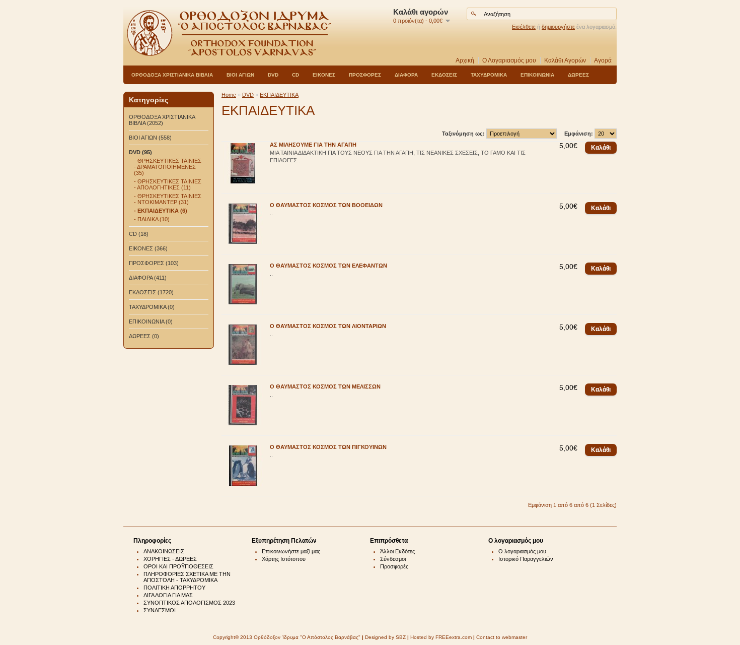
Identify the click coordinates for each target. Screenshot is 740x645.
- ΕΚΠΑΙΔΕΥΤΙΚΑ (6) (160, 211)
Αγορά (603, 60)
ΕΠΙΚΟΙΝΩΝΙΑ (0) (151, 321)
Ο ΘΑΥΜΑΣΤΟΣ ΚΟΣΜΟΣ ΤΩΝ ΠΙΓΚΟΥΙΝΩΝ (328, 447)
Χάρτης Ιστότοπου (284, 559)
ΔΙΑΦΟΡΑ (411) (148, 278)
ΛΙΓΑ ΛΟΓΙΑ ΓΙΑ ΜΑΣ (168, 595)
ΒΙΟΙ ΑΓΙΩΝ (240, 75)
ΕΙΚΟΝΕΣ (324, 75)
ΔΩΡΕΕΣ (578, 75)
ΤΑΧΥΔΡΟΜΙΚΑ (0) (152, 307)
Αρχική (465, 60)
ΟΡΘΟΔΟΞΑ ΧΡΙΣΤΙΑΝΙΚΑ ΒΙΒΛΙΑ (172, 75)
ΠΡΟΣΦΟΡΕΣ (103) (154, 263)
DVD (273, 75)
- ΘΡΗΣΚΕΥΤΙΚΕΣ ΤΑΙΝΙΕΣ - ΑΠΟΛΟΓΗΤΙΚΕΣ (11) (167, 184)
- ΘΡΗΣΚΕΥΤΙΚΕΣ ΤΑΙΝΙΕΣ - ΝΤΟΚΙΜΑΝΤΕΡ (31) (167, 199)
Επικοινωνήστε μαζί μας (291, 551)
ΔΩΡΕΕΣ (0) (144, 336)
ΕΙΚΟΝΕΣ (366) (148, 248)
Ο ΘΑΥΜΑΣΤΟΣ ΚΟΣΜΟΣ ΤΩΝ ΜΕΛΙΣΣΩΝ (325, 386)
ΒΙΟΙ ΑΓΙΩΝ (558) (150, 138)
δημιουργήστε (558, 27)
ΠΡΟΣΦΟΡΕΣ (365, 75)
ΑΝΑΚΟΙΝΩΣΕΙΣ (163, 551)
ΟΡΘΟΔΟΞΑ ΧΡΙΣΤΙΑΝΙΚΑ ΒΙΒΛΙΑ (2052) (162, 120)
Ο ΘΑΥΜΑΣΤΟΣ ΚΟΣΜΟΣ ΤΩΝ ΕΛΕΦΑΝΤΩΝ (328, 266)
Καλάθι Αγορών (565, 60)
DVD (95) (140, 152)
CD (295, 75)
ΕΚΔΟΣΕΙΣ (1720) (151, 292)
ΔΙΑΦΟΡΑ (406, 75)
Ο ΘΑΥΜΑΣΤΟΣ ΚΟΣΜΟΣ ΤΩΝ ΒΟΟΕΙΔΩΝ (326, 205)
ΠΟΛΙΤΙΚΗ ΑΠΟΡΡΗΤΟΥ (174, 588)
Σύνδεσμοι (393, 559)
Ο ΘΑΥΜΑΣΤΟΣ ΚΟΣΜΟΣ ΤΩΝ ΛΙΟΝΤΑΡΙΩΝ (328, 326)
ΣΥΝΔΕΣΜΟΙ (159, 610)
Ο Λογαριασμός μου (509, 60)
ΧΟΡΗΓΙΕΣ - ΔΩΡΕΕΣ (170, 559)
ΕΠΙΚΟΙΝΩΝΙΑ (537, 75)
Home (228, 95)
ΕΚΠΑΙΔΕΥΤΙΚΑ (279, 95)
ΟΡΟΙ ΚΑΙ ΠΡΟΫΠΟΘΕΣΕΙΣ (178, 566)
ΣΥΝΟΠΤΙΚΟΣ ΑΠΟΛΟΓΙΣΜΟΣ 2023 (189, 603)
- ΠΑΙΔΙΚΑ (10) (152, 219)
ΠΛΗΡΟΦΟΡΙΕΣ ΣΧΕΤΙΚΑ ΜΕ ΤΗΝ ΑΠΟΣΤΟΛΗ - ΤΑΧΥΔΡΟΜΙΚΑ (187, 577)
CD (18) (139, 234)
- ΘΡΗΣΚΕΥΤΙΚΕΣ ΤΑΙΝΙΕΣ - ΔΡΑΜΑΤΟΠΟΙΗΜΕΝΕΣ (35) (167, 167)
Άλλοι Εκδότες (397, 551)
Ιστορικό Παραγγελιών (525, 559)
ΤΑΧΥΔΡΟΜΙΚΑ (489, 75)
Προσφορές (394, 566)
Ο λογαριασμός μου (522, 551)
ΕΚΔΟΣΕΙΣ (444, 75)
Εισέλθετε (524, 27)
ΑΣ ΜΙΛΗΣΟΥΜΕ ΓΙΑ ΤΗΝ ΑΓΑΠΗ (313, 145)
